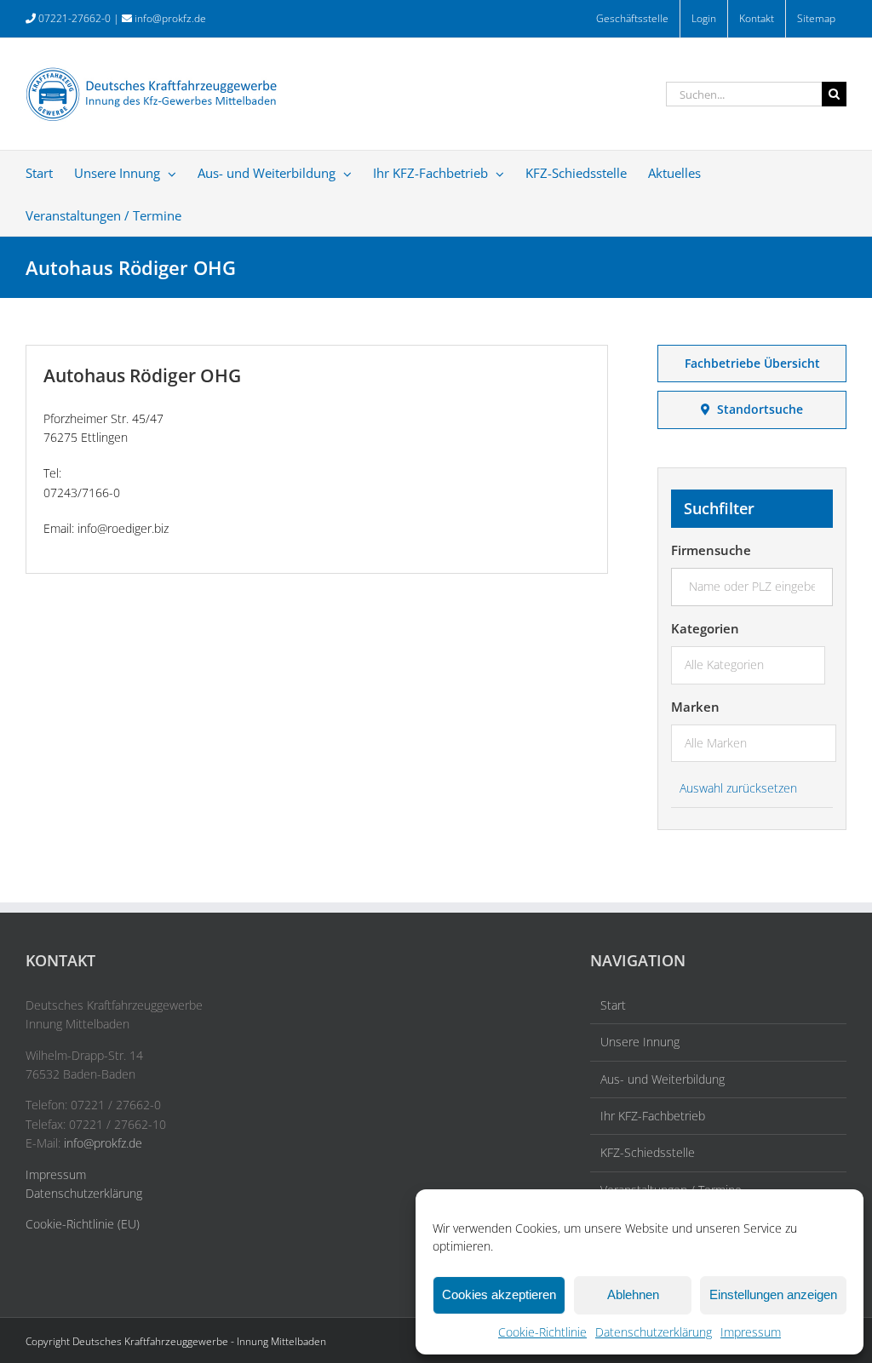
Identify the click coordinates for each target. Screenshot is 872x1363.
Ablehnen (633, 1294)
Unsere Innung (640, 1042)
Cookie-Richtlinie (542, 1332)
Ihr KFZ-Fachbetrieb (652, 1116)
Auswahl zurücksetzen (738, 788)
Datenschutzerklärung (653, 1332)
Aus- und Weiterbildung (662, 1079)
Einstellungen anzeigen (773, 1294)
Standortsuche (756, 409)
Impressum (750, 1332)
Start (613, 1005)
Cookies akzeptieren (499, 1294)
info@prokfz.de (170, 18)
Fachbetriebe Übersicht (752, 363)
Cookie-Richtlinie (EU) (83, 1224)
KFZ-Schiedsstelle (647, 1152)
